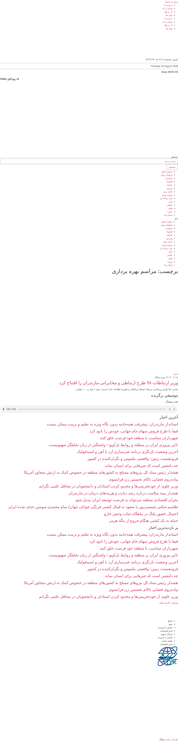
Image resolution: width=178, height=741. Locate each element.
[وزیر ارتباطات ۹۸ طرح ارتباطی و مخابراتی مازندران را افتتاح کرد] (107, 370)
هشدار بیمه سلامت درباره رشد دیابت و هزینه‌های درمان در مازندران (123, 493)
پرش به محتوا (171, 1)
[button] (89, 218)
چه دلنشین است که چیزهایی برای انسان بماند (141, 465)
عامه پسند (167, 191)
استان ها (168, 215)
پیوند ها (169, 15)
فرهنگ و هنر (166, 175)
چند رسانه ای (166, 198)
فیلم (170, 208)
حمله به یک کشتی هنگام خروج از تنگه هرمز (143, 520)
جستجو (174, 157)
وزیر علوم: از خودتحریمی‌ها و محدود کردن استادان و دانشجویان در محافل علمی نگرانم (108, 486)
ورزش (169, 188)
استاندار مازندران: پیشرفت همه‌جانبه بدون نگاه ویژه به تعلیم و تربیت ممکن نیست (112, 424)
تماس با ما (167, 8)
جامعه (169, 185)
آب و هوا (168, 11)
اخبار (176, 374)
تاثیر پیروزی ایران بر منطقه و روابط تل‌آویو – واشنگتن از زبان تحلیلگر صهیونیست (113, 444)
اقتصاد (169, 181)
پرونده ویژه (167, 195)
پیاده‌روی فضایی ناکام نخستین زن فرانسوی (143, 479)
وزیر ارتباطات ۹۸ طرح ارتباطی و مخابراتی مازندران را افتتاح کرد (118, 382)
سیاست (168, 178)
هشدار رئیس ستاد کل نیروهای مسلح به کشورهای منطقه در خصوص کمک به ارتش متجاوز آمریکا (101, 472)
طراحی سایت (171, 739)
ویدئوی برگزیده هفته (168, 602)
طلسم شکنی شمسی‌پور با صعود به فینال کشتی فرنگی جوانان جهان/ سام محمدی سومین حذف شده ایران (93, 506)
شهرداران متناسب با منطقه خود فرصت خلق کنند (139, 437)
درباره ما (168, 5)
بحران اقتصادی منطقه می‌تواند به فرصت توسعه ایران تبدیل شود (126, 499)
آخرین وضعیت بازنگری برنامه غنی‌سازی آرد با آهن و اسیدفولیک (127, 451)
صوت (169, 211)
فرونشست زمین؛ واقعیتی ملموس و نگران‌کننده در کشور (132, 458)
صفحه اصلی (166, 171)
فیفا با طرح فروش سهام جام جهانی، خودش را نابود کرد (134, 431)
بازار (170, 201)
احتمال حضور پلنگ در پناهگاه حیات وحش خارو (141, 513)
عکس (169, 205)
